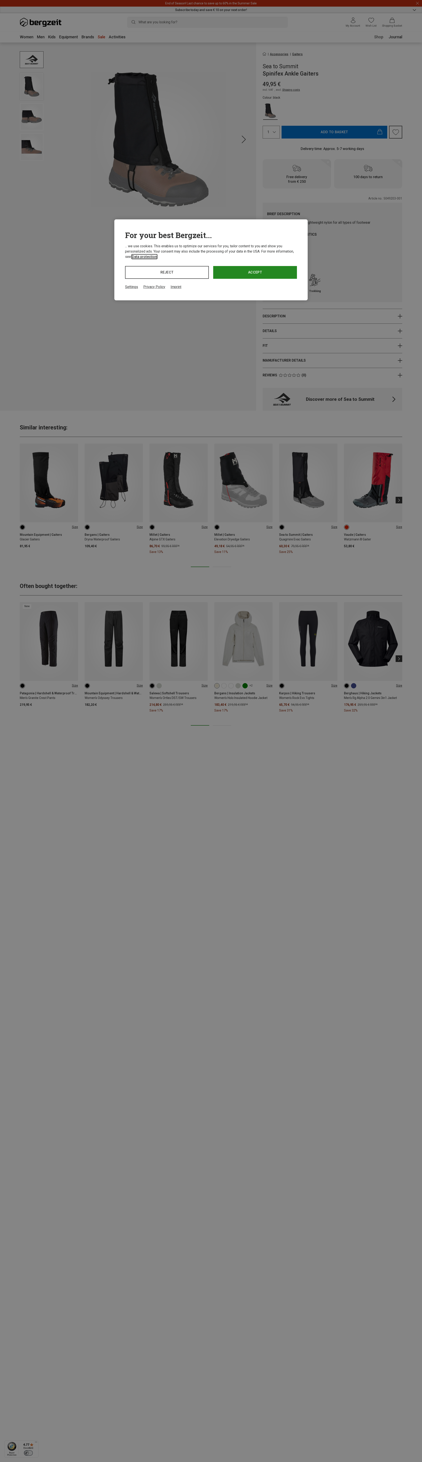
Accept (255, 272)
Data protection (144, 257)
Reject (167, 272)
